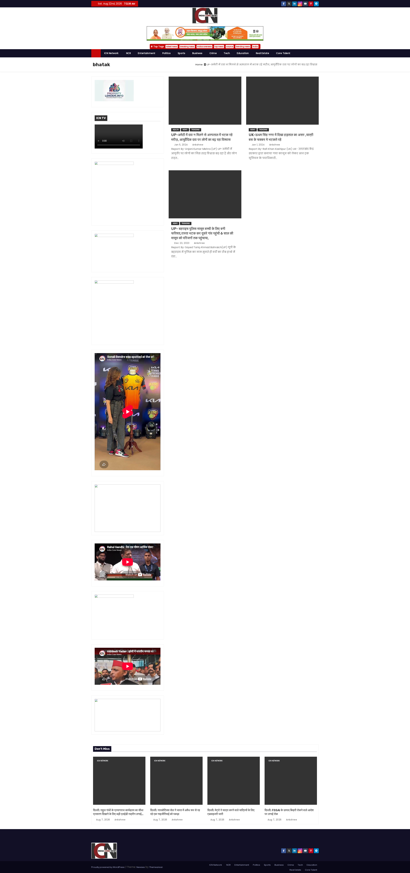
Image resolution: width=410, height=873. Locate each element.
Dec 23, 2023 (182, 243)
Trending (195, 129)
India (255, 46)
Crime (213, 53)
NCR (128, 53)
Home (199, 64)
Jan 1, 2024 (258, 144)
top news (219, 46)
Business (197, 53)
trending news (243, 46)
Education (243, 53)
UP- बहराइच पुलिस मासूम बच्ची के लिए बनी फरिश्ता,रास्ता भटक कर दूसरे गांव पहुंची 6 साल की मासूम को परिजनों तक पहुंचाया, (202, 233)
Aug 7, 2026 (103, 819)
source (229, 46)
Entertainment (146, 53)
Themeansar (156, 867)
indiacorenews (204, 46)
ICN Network (111, 53)
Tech (227, 53)
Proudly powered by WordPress (108, 867)
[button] (318, 53)
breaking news (187, 46)
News (185, 129)
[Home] (96, 53)
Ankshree (197, 144)
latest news (171, 46)
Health (176, 129)
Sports (181, 53)
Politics (166, 53)
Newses (140, 867)
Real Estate (262, 53)
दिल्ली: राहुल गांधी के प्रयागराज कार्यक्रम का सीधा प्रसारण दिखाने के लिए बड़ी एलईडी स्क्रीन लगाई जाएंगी (118, 814)
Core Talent (283, 53)
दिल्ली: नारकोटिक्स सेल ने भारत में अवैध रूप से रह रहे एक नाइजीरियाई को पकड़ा (175, 812)
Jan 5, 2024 (181, 144)
